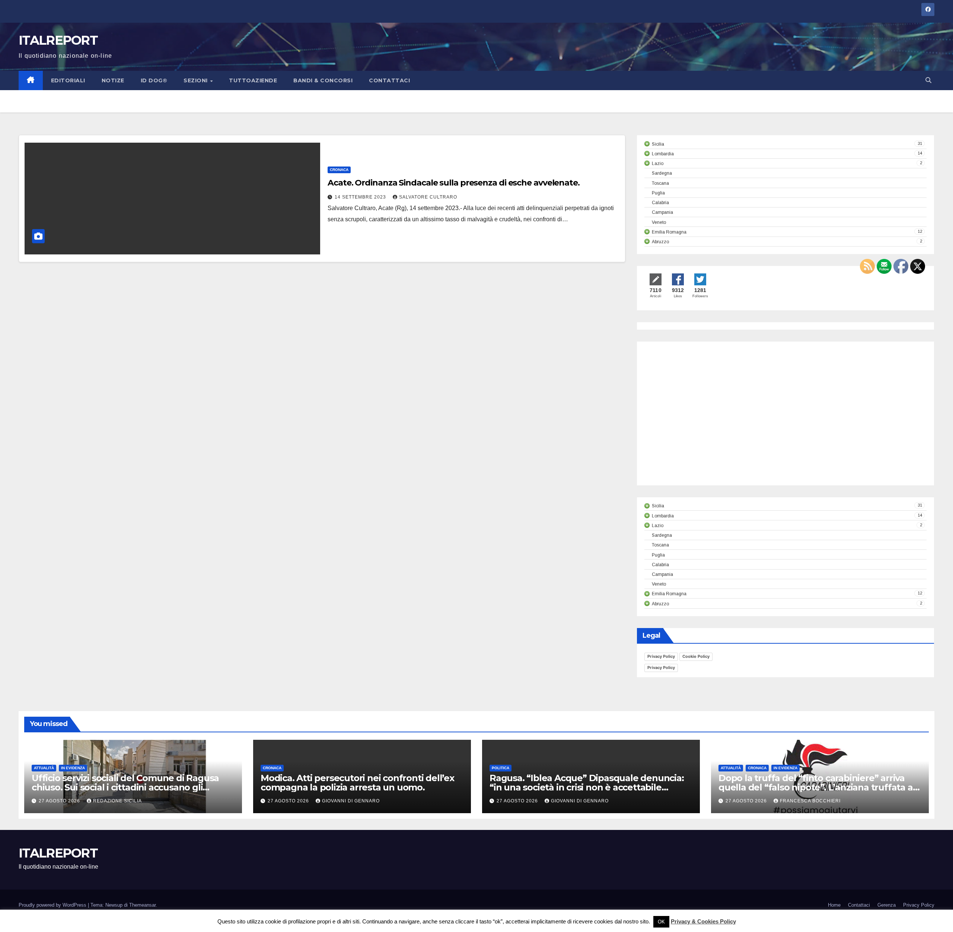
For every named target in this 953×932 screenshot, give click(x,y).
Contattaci (389, 80)
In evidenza (73, 768)
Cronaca (339, 170)
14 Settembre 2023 (361, 197)
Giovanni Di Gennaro (351, 800)
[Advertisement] (706, 420)
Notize (113, 80)
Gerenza (886, 905)
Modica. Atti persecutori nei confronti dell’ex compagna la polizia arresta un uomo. (357, 783)
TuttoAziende (253, 80)
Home (834, 905)
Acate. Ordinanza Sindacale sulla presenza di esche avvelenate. (454, 183)
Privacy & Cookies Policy (703, 921)
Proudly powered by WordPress (53, 905)
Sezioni (196, 80)
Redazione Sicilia (117, 800)
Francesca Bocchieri (810, 800)
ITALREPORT (58, 40)
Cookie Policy (696, 656)
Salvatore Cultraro (428, 197)
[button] (928, 80)
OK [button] (661, 922)
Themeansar (142, 905)
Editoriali (68, 80)
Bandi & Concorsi (323, 80)
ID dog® (154, 80)
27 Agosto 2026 (60, 800)
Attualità (44, 768)
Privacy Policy (661, 656)
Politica (500, 768)
